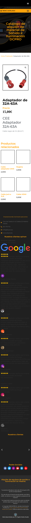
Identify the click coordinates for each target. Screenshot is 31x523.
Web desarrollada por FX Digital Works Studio (15, 517)
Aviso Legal (13, 507)
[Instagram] (13, 468)
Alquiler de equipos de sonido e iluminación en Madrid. (15, 480)
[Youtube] (17, 468)
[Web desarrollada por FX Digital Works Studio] (15, 514)
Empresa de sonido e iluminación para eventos (15, 216)
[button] (28, 3)
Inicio (3, 56)
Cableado (9, 56)
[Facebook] (5, 468)
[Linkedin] (21, 468)
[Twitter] (9, 468)
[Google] (25, 468)
